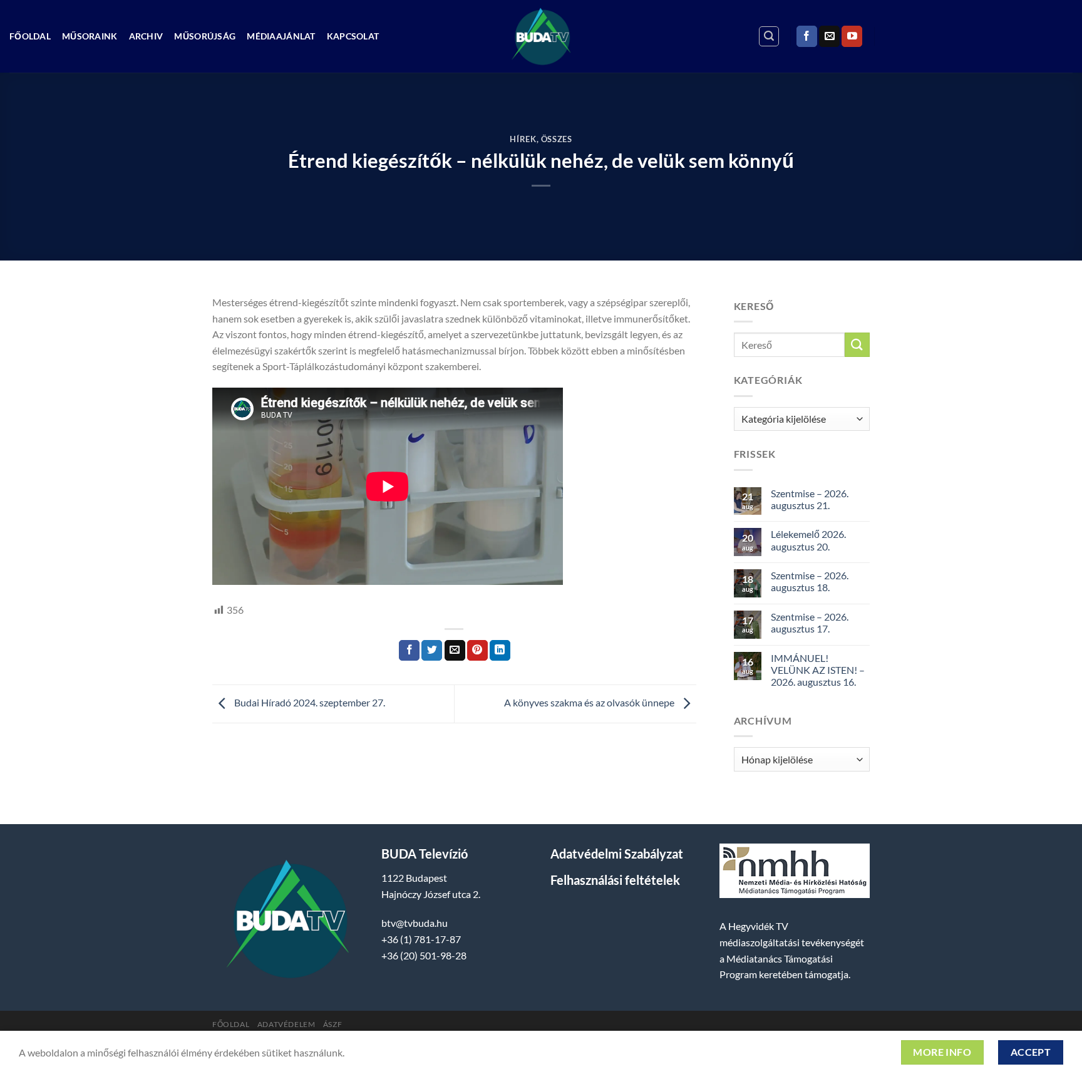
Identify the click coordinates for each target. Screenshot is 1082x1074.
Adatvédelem (286, 1024)
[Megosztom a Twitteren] (431, 650)
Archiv (146, 36)
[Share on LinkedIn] (500, 650)
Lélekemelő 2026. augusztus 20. (808, 540)
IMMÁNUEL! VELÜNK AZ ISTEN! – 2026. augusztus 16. (818, 670)
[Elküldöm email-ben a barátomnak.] (455, 650)
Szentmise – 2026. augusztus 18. (809, 581)
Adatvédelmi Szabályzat (616, 853)
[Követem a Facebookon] (806, 36)
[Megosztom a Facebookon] (409, 650)
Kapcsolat (353, 36)
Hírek (523, 139)
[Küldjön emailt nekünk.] (829, 36)
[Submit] (857, 345)
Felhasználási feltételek (615, 879)
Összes (556, 139)
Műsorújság (204, 36)
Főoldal (30, 36)
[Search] (769, 36)
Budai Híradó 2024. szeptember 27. (308, 702)
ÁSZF (332, 1024)
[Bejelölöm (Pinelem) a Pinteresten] (477, 650)
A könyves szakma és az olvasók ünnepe (590, 702)
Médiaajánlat (281, 36)
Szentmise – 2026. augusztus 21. (809, 499)
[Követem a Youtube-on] (852, 36)
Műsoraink (90, 36)
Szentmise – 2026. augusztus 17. (809, 622)
